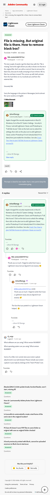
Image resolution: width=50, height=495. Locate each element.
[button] (4, 5)
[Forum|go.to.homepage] (18, 5)
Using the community (11, 484)
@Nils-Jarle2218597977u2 (22, 289)
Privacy (31, 484)
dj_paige (10, 336)
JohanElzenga (14, 114)
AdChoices (39, 492)
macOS (7, 166)
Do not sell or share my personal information (18, 492)
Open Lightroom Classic (36, 24)
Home (7, 11)
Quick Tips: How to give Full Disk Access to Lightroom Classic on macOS (24, 140)
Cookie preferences (10, 488)
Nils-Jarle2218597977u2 (16, 57)
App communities (17, 11)
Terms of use (24, 484)
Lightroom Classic (32, 11)
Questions (8, 13)
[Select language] (34, 5)
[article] (25, 226)
